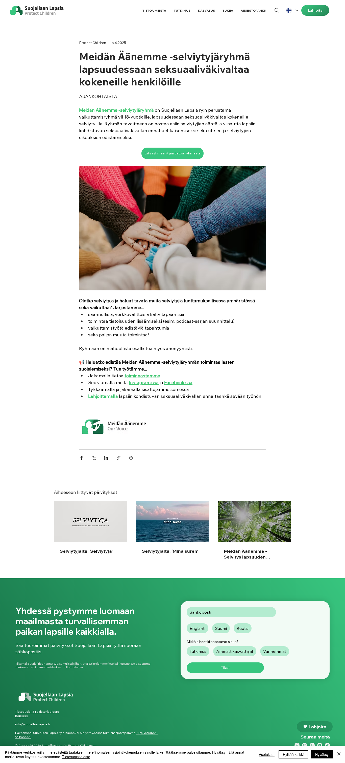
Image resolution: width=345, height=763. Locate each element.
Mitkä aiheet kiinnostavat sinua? (212, 641)
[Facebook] (297, 745)
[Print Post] (131, 457)
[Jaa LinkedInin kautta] (106, 457)
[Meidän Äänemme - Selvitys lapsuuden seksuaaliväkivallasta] (254, 521)
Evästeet (21, 716)
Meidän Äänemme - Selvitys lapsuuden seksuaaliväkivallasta (248, 554)
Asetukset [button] (267, 754)
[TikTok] (327, 745)
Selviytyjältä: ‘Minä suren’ (170, 551)
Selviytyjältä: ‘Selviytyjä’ (86, 551)
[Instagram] (304, 745)
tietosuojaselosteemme (134, 663)
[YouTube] (319, 745)
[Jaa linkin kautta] (118, 457)
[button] (154, 10)
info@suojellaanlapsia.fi (32, 724)
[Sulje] (339, 754)
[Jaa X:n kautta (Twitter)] (93, 457)
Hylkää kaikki (293, 754)
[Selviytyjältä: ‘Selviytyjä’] (90, 521)
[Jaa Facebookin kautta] (81, 457)
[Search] (277, 10)
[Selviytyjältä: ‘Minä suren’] (172, 521)
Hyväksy (322, 754)
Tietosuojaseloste (76, 756)
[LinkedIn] (312, 745)
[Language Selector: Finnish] (292, 10)
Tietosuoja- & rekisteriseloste (37, 711)
